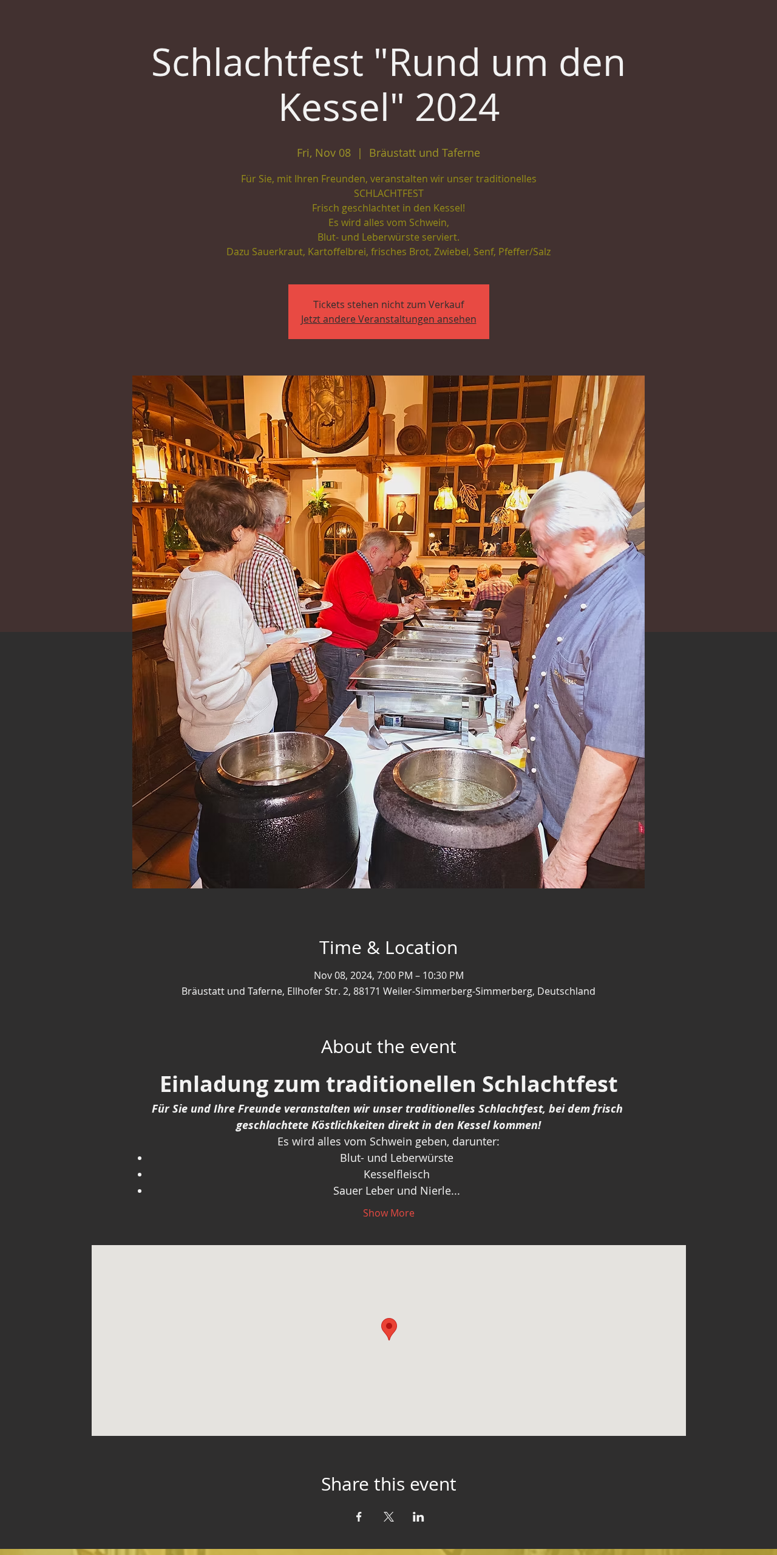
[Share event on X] (389, 1517)
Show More (389, 1213)
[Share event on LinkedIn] (418, 1517)
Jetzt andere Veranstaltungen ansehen (389, 319)
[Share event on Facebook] (359, 1517)
